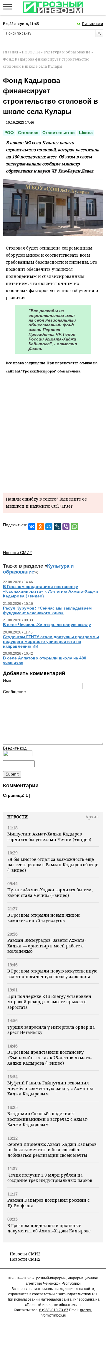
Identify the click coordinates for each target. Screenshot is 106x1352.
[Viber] (65, 526)
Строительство (58, 132)
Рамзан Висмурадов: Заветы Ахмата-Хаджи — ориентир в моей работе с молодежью (46, 945)
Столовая (28, 132)
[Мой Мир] (48, 526)
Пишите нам (92, 24)
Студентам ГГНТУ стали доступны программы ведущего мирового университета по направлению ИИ (51, 641)
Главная (10, 52)
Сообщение (14, 691)
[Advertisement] (53, 432)
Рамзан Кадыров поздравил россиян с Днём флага (48, 1202)
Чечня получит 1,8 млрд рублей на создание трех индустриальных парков (49, 1177)
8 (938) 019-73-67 (53, 1310)
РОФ (9, 132)
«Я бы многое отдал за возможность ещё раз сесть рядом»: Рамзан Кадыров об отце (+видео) (52, 864)
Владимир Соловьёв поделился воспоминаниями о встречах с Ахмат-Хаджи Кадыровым (48, 1119)
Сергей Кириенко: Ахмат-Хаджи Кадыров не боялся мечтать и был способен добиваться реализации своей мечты (52, 1149)
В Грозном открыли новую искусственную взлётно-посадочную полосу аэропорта (52, 973)
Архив (92, 817)
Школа (86, 132)
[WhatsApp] (74, 526)
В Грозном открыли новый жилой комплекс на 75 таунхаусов (43, 917)
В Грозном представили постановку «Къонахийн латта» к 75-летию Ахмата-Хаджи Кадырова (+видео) (49, 1057)
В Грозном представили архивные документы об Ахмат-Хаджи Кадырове (49, 1228)
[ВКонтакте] (31, 526)
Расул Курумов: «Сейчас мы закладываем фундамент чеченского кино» (47, 610)
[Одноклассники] (40, 526)
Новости (17, 817)
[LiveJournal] (57, 526)
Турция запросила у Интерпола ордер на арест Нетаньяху (51, 1029)
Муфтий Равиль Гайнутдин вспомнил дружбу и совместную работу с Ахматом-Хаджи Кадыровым (51, 1088)
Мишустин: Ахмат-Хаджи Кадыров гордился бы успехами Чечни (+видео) (49, 836)
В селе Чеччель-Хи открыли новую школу (47, 624)
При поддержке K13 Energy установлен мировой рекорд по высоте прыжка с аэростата (49, 1001)
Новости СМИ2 (25, 1254)
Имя (7, 680)
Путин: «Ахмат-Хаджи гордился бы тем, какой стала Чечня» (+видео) (50, 892)
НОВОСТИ (31, 52)
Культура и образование (67, 52)
